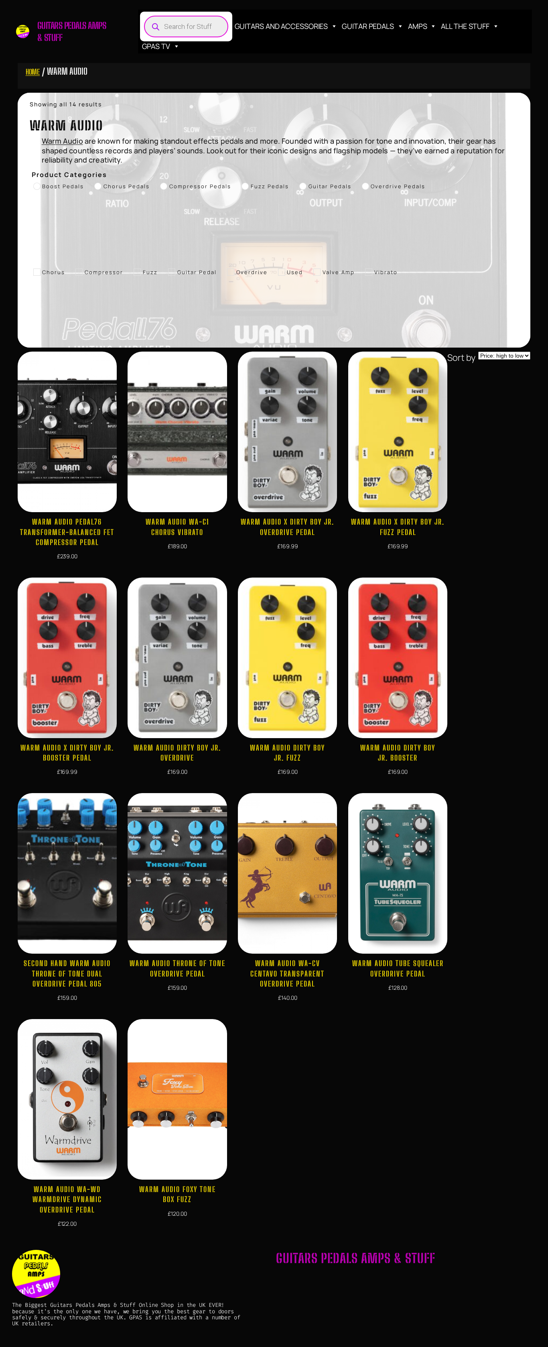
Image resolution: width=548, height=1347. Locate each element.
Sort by (461, 358)
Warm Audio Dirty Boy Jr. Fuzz (287, 752)
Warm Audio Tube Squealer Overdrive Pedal (398, 968)
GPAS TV (156, 46)
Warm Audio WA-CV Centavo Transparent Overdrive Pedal (287, 973)
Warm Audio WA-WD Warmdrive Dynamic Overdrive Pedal (67, 1199)
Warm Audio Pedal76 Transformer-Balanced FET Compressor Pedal (67, 531)
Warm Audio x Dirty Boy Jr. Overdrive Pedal (287, 526)
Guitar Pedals (368, 26)
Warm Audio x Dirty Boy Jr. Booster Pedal (67, 752)
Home (33, 71)
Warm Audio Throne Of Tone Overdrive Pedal (177, 968)
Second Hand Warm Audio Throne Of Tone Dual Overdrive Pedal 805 (67, 973)
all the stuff (465, 26)
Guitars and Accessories (281, 26)
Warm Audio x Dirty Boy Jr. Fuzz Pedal (397, 526)
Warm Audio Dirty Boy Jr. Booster (397, 752)
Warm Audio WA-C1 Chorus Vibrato (177, 526)
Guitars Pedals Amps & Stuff (355, 1258)
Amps (417, 26)
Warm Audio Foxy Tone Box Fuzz (177, 1194)
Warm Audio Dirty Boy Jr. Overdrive (177, 752)
